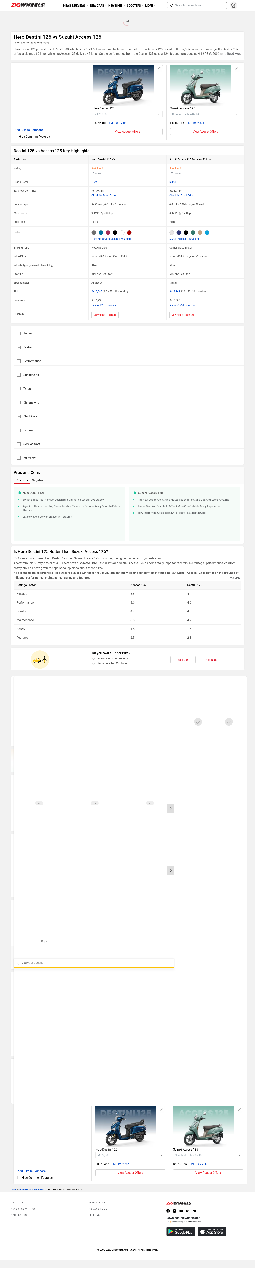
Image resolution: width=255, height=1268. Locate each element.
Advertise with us (23, 1208)
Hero (94, 182)
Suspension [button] (31, 375)
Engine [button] (27, 333)
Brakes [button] (28, 347)
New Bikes (23, 1189)
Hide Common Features (34, 136)
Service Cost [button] (31, 444)
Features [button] (29, 430)
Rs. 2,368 (175, 291)
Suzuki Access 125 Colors (184, 239)
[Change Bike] (159, 68)
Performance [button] (32, 361)
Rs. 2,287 (97, 291)
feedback (95, 1215)
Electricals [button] (30, 416)
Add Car (183, 659)
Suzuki (173, 182)
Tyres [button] (27, 388)
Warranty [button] (29, 458)
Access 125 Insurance (182, 305)
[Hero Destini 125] (128, 85)
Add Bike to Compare (29, 130)
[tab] (127, 333)
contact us (19, 1215)
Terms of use (97, 1202)
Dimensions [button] (31, 402)
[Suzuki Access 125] (205, 85)
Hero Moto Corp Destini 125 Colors (111, 239)
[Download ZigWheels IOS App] (212, 1231)
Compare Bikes (37, 1189)
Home (13, 1189)
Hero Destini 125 (103, 108)
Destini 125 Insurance (103, 305)
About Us (17, 1202)
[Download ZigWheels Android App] (180, 1231)
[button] (171, 5)
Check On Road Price (103, 195)
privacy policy (99, 1208)
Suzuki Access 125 (182, 108)
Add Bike (211, 659)
